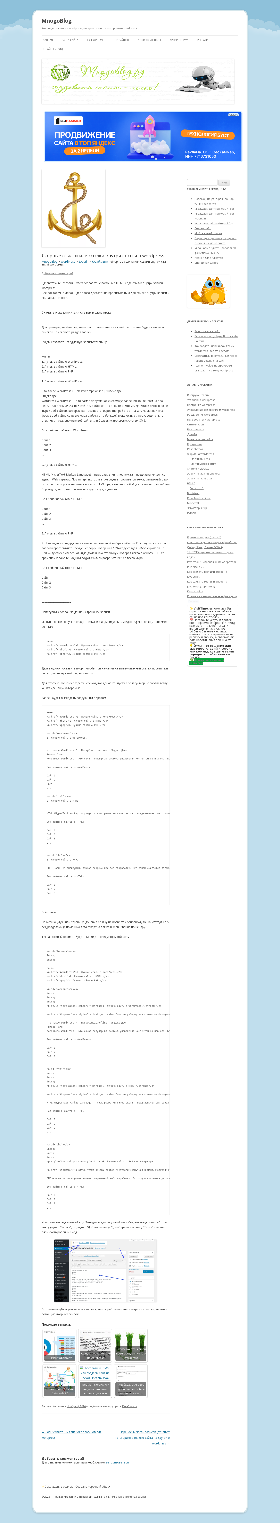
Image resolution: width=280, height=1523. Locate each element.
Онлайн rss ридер (53, 49)
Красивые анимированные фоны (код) (212, 596)
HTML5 (191, 483)
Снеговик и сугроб (206, 262)
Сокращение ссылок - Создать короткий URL (76, 1486)
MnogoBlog (57, 20)
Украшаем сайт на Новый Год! (214, 208)
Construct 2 (197, 488)
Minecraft (193, 503)
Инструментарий (198, 395)
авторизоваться (117, 1462)
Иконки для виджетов (209, 258)
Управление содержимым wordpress (211, 410)
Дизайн (192, 434)
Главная (47, 40)
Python (191, 513)
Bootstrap (193, 493)
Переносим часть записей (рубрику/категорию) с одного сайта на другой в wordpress (142, 1437)
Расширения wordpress (202, 414)
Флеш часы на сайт (207, 331)
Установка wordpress (201, 400)
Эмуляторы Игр (197, 508)
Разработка (195, 449)
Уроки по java (179, 40)
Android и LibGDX (149, 40)
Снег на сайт (203, 228)
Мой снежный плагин (208, 233)
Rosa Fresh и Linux (199, 498)
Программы (194, 444)
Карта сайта (70, 40)
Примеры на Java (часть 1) (204, 537)
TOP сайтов (121, 40)
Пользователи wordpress (203, 419)
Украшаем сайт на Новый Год (214, 223)
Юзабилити (129, 1406)
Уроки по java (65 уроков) (203, 473)
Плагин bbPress (200, 459)
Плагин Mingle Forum (203, 464)
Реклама (202, 40)
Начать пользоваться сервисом (206, 661)
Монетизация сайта (200, 439)
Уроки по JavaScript (199, 478)
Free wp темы (95, 40)
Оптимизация (196, 424)
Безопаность (195, 429)
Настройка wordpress (201, 405)
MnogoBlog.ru (120, 1496)
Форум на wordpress (200, 454)
